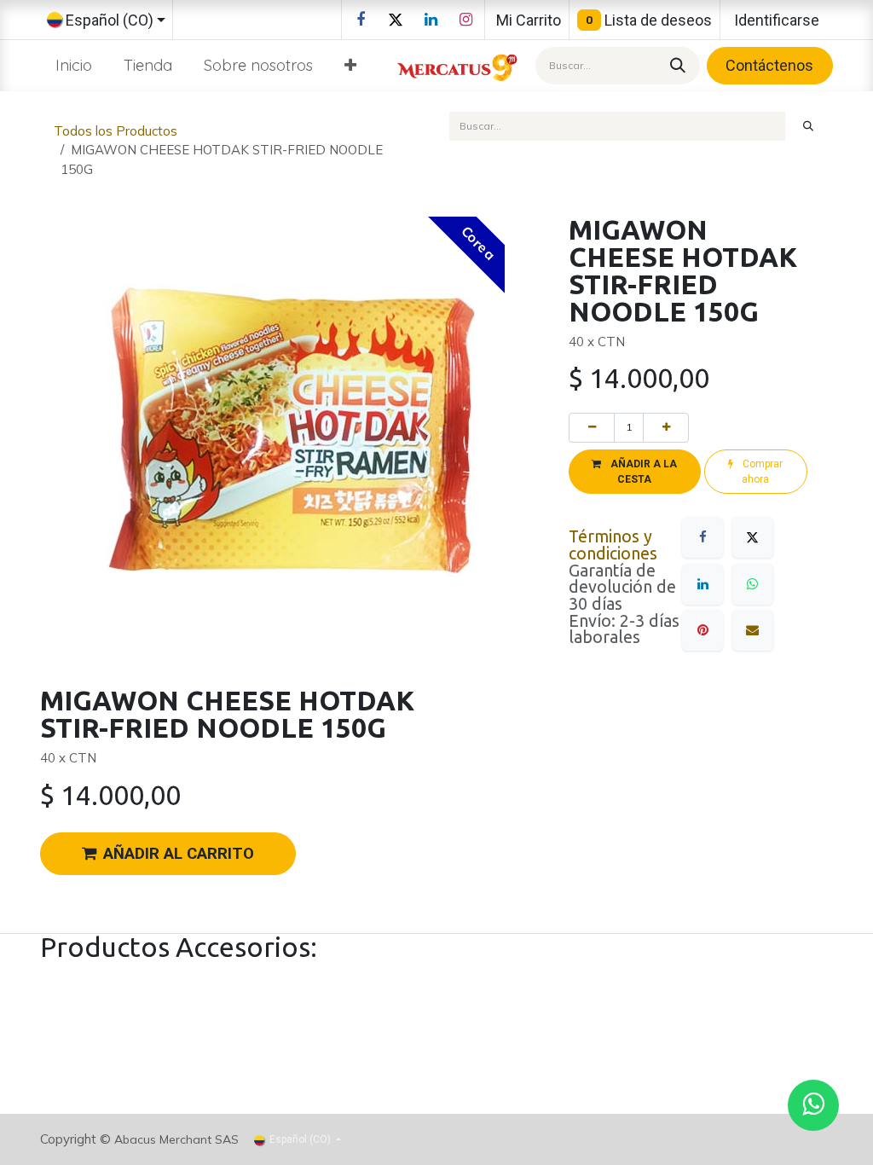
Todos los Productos (115, 131)
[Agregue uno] (666, 427)
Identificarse (776, 20)
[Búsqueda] (675, 65)
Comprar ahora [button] (761, 471)
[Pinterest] (702, 630)
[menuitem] (74, 65)
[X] (395, 19)
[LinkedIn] (430, 19)
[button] (635, 471)
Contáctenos (769, 65)
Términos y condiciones (613, 545)
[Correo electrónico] (752, 630)
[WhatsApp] (752, 584)
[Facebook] (360, 19)
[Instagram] (465, 19)
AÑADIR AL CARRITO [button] (178, 853)
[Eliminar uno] (592, 427)
